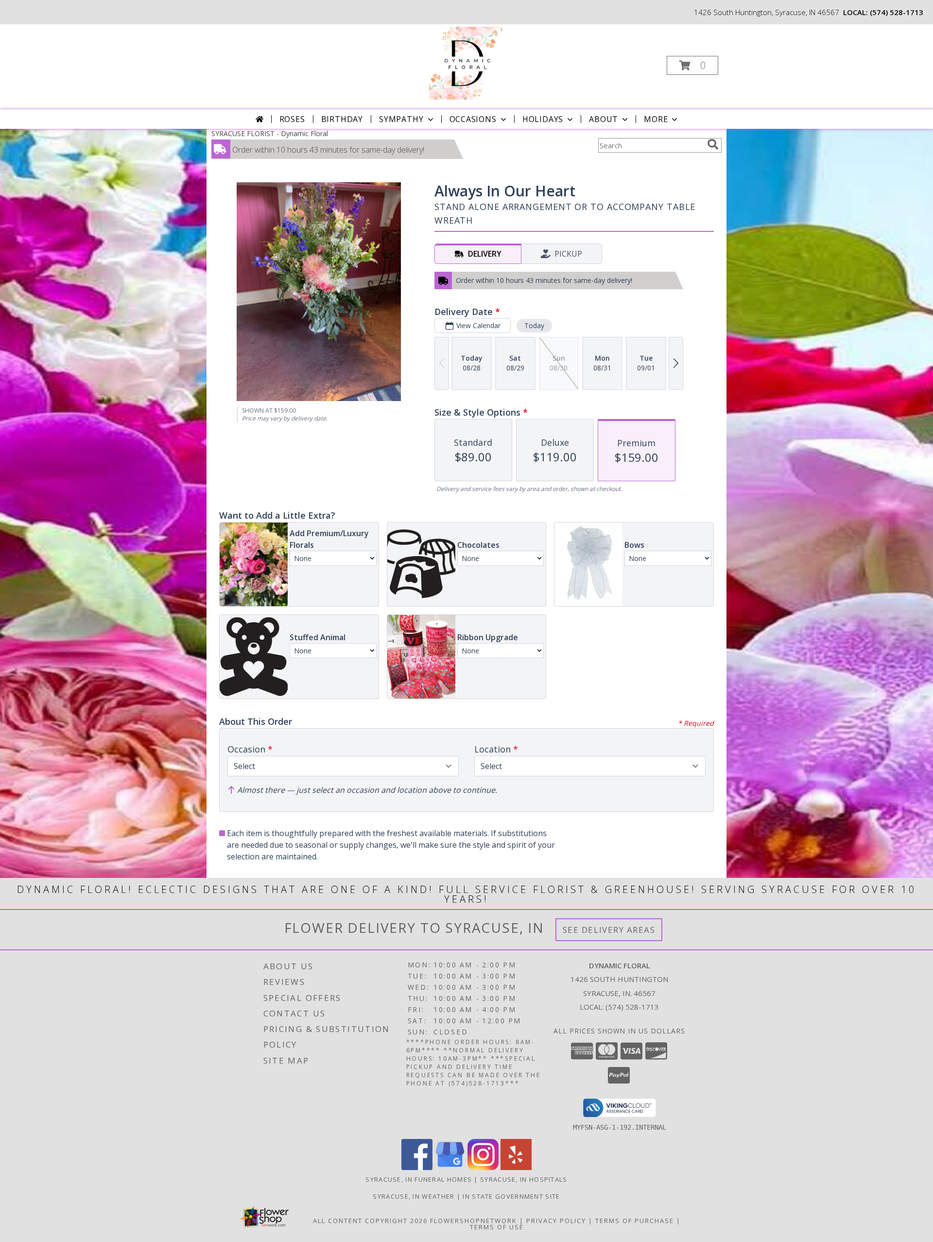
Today (534, 325)
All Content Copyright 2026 (370, 1220)
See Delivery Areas (609, 929)
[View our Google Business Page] (450, 1167)
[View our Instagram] (483, 1167)
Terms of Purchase (634, 1220)
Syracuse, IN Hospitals (524, 1179)
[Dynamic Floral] (465, 62)
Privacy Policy (556, 1220)
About (603, 119)
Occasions (473, 119)
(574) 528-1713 (896, 12)
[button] (692, 65)
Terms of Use (497, 1227)
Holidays (542, 119)
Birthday (342, 119)
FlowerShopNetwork (473, 1220)
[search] (713, 144)
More (656, 119)
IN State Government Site (511, 1196)
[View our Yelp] (516, 1167)
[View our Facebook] (416, 1167)
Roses (292, 119)
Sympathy (401, 119)
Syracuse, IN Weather (413, 1196)
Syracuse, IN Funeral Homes (418, 1179)
